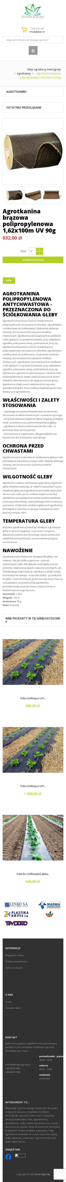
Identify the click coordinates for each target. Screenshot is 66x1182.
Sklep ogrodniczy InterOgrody (44, 69)
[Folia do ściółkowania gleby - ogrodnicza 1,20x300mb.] (33, 838)
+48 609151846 (13, 1072)
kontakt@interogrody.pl (17, 1064)
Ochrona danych (14, 967)
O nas (8, 1001)
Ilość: (23, 251)
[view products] (16, 904)
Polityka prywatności (16, 961)
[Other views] (5, 195)
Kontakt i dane (13, 1008)
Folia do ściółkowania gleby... (33, 874)
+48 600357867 (13, 1068)
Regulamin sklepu (14, 955)
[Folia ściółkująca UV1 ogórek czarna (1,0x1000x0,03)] (33, 662)
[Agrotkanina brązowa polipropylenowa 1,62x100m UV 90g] (14, 195)
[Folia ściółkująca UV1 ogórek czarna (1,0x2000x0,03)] (33, 750)
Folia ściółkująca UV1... (33, 698)
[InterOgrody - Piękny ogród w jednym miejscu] (33, 11)
